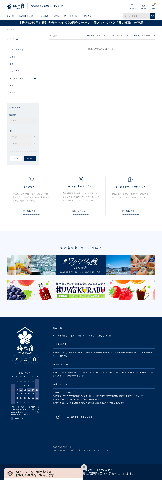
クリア (16, 158)
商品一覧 (10, 16)
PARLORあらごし (26, 16)
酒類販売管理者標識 (101, 352)
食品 (100, 336)
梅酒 (80, 336)
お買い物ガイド (88, 16)
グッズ (108, 336)
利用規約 (63, 356)
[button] (43, 473)
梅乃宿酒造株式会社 (60, 447)
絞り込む (30, 158)
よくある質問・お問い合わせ (124, 352)
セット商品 (43, 16)
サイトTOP (10, 29)
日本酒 (56, 16)
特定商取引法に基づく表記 (79, 352)
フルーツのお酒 (70, 16)
